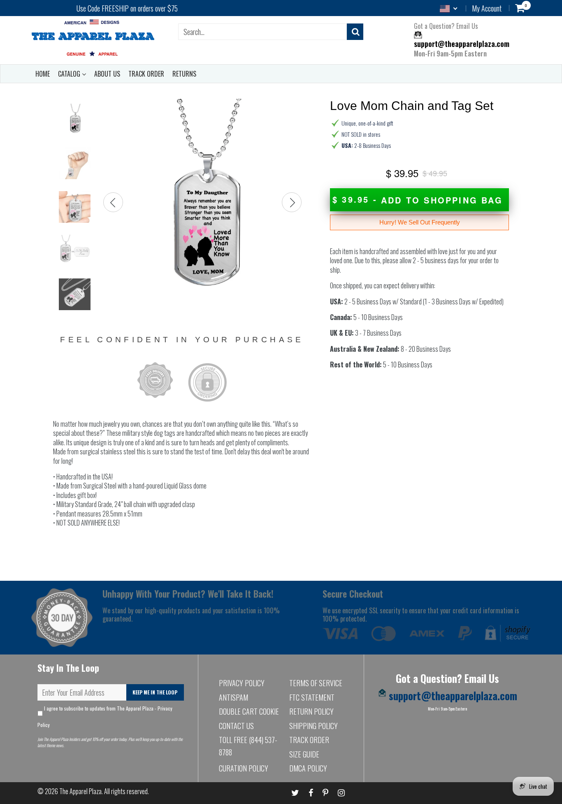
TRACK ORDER (146, 74)
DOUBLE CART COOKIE (249, 711)
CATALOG (70, 74)
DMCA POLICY (308, 768)
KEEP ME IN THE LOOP (154, 692)
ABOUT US (107, 74)
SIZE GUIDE (304, 754)
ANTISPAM (233, 697)
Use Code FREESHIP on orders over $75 (127, 8)
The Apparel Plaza (80, 791)
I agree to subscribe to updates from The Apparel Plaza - (104, 716)
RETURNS (184, 74)
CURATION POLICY (243, 768)
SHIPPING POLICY (313, 725)
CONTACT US (236, 725)
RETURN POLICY (311, 711)
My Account (487, 8)
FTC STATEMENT (311, 697)
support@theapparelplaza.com (461, 44)
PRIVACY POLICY (242, 683)
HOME (42, 74)
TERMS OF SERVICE (315, 683)
